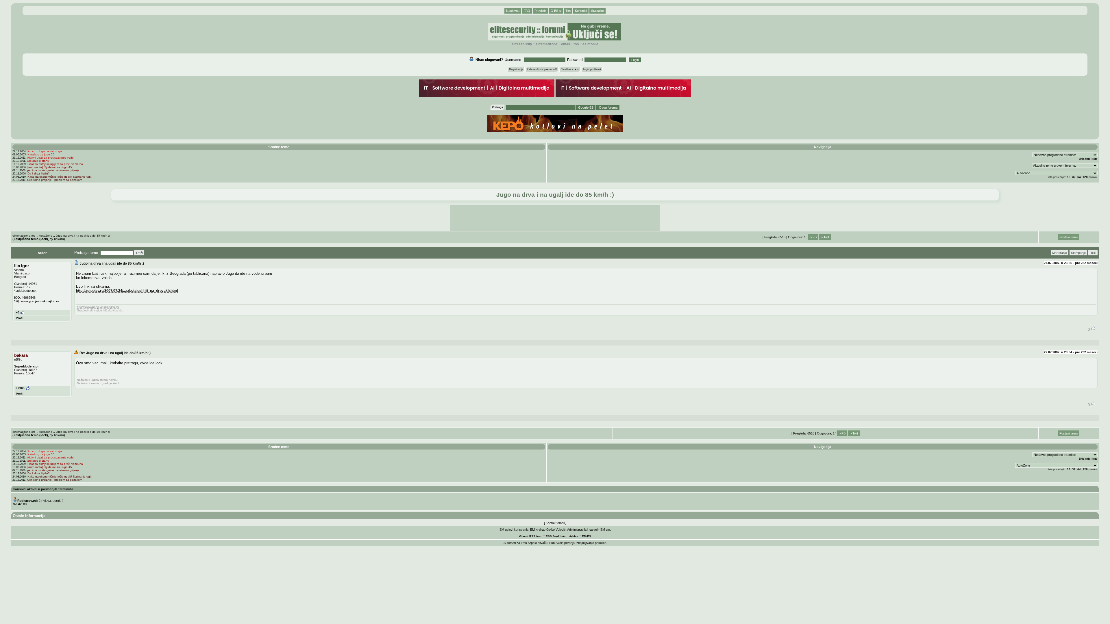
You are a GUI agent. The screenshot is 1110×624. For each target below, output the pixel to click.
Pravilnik (540, 10)
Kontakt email (555, 523)
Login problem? (592, 69)
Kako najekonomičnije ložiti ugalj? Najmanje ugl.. (59, 176)
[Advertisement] (555, 218)
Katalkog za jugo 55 (40, 154)
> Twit (825, 237)
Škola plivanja (565, 543)
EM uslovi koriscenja (514, 529)
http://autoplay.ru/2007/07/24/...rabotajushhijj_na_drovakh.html (127, 290)
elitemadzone (547, 44)
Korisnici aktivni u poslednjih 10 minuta (43, 489)
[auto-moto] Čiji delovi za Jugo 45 (49, 167)
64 (1079, 177)
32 (1074, 177)
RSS (576, 44)
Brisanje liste (1088, 158)
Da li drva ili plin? (38, 173)
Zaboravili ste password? (542, 69)
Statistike (597, 10)
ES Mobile (590, 44)
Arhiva (573, 536)
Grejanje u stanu (38, 160)
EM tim (605, 529)
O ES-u (556, 10)
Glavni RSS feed (530, 536)
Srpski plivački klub (541, 543)
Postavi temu (1068, 237)
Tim (568, 10)
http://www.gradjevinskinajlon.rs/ (98, 307)
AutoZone (45, 235)
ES (589, 536)
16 (1068, 177)
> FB (813, 237)
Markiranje (1059, 253)
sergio (57, 500)
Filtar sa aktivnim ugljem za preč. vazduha (55, 164)
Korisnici (581, 10)
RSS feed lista (556, 536)
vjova (47, 500)
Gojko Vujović (556, 529)
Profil (19, 318)
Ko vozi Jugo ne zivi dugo (44, 151)
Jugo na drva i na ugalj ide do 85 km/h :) (83, 235)
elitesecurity (522, 44)
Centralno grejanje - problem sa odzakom (54, 179)
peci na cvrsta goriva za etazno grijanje (53, 170)
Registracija (516, 69)
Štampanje (1078, 253)
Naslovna (512, 10)
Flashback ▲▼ (570, 69)
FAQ (527, 10)
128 (1085, 177)
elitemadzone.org (24, 235)
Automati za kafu (515, 543)
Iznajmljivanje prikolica (591, 543)
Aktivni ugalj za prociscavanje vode (50, 157)
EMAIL (565, 44)
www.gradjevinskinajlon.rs (40, 301)
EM (584, 536)
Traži (139, 253)
